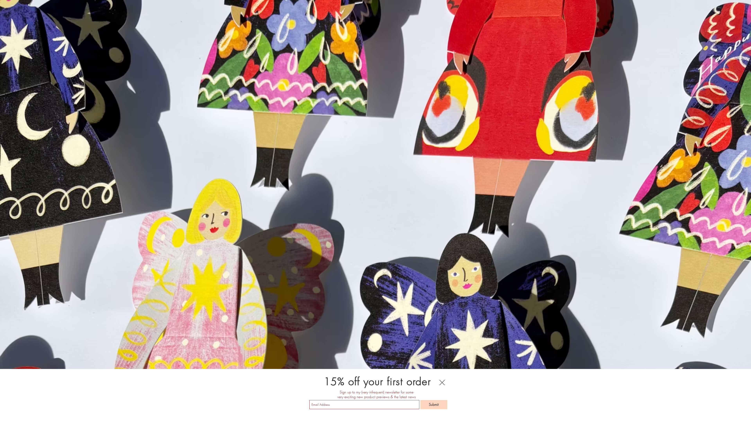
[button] (442, 382)
